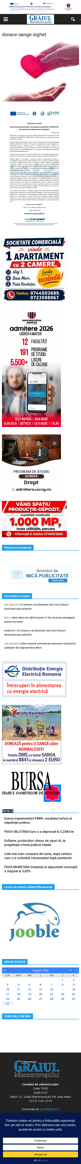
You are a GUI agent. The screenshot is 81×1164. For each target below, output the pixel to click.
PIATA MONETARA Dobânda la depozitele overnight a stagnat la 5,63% (40, 869)
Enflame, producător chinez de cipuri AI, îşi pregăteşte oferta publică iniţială (35, 843)
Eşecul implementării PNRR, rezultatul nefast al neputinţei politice (38, 820)
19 (29, 994)
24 (7, 999)
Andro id (9, 630)
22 (62, 994)
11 (18, 989)
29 (62, 999)
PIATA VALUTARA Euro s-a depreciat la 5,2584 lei (39, 832)
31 (7, 1003)
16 (73, 989)
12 (29, 989)
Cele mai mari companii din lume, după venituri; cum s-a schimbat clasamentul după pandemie (38, 856)
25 (18, 999)
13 (40, 989)
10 (7, 989)
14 (51, 989)
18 (18, 994)
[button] (74, 19)
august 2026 (41, 970)
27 (40, 999)
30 (73, 999)
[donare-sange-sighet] (40, 71)
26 (29, 999)
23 (73, 994)
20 (40, 994)
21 (51, 994)
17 (7, 994)
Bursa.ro (7, 810)
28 (51, 999)
